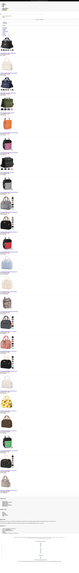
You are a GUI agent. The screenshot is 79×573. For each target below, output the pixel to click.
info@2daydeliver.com (9, 530)
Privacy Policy (4, 501)
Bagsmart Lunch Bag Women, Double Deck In (8, 490)
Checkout (4, 10)
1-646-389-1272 (8, 529)
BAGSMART (5, 27)
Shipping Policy (5, 503)
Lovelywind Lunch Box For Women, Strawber (8, 291)
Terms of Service (5, 504)
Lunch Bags (5, 23)
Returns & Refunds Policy (7, 502)
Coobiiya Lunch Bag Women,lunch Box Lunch (8, 371)
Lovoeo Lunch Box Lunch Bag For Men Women (9, 132)
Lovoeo (4, 34)
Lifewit (4, 32)
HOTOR (4, 30)
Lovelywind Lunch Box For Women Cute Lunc (8, 271)
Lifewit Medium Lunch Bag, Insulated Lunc (8, 53)
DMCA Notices (5, 505)
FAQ (3, 5)
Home (3, 3)
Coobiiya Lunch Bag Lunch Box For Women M (8, 212)
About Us (4, 4)
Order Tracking (5, 8)
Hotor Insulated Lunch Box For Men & (7, 112)
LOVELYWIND (5, 31)
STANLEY (4, 35)
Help (3, 6)
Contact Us (4, 9)
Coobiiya (4, 29)
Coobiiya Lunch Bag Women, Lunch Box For (8, 331)
